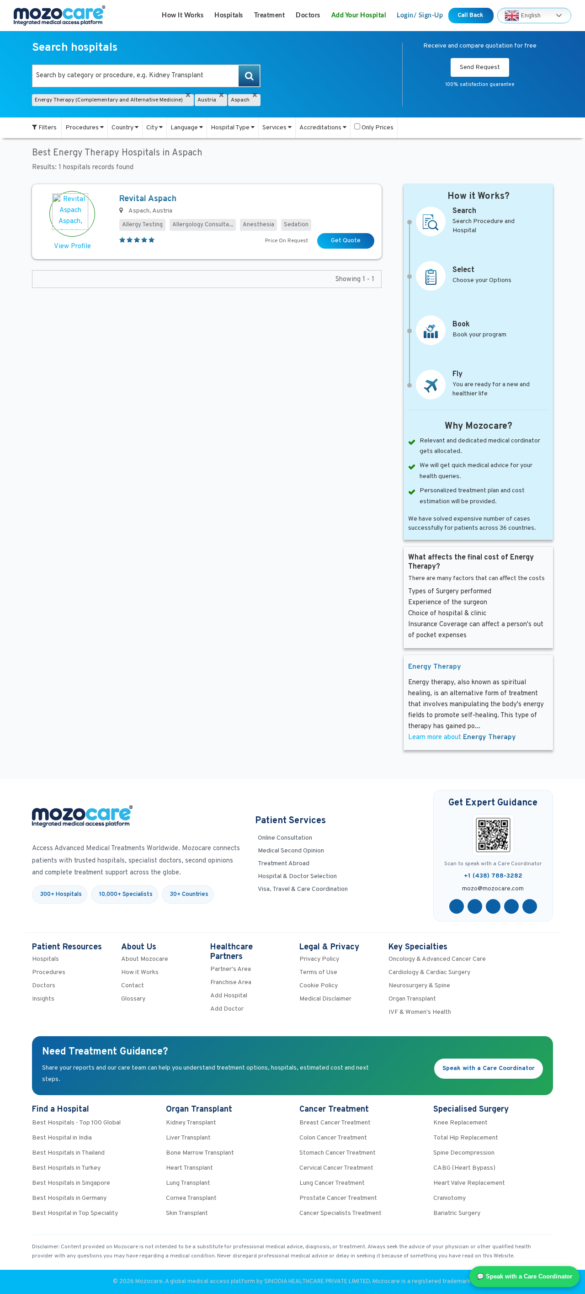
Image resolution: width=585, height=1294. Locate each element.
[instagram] (529, 906)
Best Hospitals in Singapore (71, 1183)
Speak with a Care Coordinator (488, 1068)
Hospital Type (231, 128)
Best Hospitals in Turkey (66, 1168)
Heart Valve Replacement (469, 1183)
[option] (146, 75)
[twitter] (475, 906)
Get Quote (346, 241)
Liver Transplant (188, 1138)
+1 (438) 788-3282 (493, 876)
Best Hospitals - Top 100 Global (76, 1123)
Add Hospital (228, 996)
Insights (43, 999)
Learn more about (462, 737)
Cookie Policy (318, 986)
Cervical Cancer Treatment (336, 1168)
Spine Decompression (464, 1153)
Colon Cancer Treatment (333, 1138)
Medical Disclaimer (325, 999)
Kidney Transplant (191, 1123)
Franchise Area (230, 982)
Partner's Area (230, 969)
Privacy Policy (319, 959)
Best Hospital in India (62, 1138)
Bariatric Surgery (456, 1213)
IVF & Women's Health (419, 1012)
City (152, 128)
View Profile (72, 246)
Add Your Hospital (358, 15)
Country (123, 128)
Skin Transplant (187, 1213)
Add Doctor (227, 1009)
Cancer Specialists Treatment (340, 1213)
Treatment (269, 15)
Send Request (480, 67)
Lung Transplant (188, 1183)
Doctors (308, 15)
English (530, 15)
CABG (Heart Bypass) (464, 1168)
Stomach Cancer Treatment (337, 1153)
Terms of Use (318, 972)
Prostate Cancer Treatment (338, 1198)
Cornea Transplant (191, 1198)
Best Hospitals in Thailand (68, 1153)
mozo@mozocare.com (493, 889)
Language (184, 128)
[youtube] (493, 906)
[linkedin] (511, 906)
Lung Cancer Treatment (332, 1183)
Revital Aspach (147, 199)
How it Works (182, 15)
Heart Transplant (189, 1168)
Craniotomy (449, 1198)
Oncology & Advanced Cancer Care (437, 959)
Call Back (470, 15)
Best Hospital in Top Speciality (75, 1213)
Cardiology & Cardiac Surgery (429, 972)
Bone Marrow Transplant (200, 1153)
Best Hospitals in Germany (69, 1198)
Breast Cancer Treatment (335, 1123)
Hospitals (228, 15)
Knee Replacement (460, 1123)
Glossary (133, 999)
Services (275, 128)
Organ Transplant (412, 999)
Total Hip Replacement (465, 1138)
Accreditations (321, 128)
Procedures (82, 128)
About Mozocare (144, 959)
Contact (132, 986)
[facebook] (456, 906)
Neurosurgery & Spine (419, 986)
